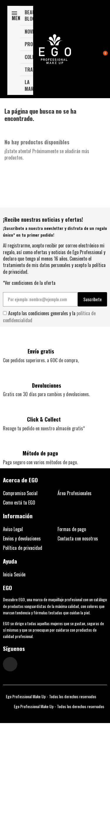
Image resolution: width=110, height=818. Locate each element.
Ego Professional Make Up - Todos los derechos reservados (51, 696)
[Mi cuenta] (96, 49)
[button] (87, 49)
